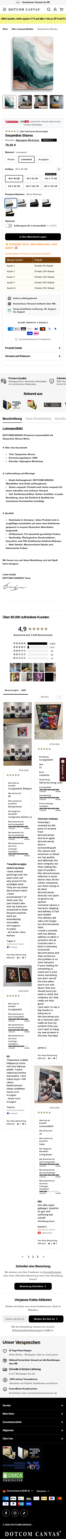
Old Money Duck (46, 1221)
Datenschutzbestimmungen (27, 1330)
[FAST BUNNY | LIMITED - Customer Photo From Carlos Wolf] (26, 677)
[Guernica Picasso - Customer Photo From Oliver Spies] (26, 667)
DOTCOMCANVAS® (21, 1524)
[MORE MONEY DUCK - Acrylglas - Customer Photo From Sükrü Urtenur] (15, 677)
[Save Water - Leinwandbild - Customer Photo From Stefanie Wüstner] (38, 667)
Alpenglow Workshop (27, 140)
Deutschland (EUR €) (18, 1490)
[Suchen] (49, 9)
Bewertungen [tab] (12, 690)
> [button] (43, 1256)
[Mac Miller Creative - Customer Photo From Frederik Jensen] (50, 677)
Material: (16, 152)
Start (5, 29)
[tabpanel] (33, 512)
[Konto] (55, 9)
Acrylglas (43, 159)
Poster (11, 159)
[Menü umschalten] (4, 9)
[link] (32, 405)
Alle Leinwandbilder (22, 29)
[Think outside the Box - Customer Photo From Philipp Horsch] (15, 667)
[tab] (12, 420)
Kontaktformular (52, 1272)
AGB (48, 1330)
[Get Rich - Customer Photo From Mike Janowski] (38, 677)
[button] (19, 957)
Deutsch (41, 1491)
